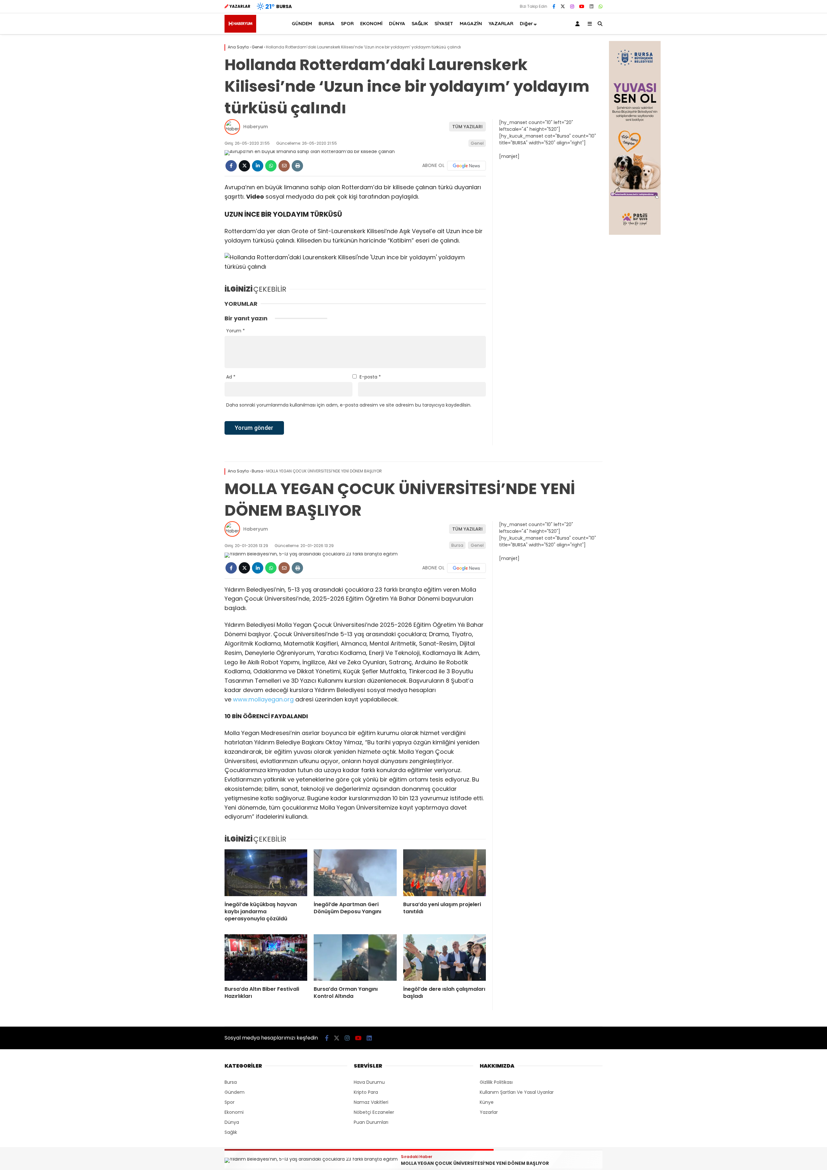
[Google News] (466, 166)
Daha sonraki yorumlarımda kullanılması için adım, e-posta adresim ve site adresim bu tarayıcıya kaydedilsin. (348, 405)
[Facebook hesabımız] (553, 6)
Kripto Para (366, 1092)
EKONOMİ (371, 23)
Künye (487, 1102)
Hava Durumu (369, 1082)
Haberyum (255, 126)
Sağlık (231, 1132)
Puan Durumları (371, 1122)
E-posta (370, 377)
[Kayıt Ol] (578, 23)
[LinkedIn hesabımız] (591, 6)
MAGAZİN (471, 23)
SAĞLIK (420, 23)
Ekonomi (234, 1112)
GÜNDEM (302, 23)
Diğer (526, 23)
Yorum (235, 330)
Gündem (235, 1092)
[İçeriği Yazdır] (297, 165)
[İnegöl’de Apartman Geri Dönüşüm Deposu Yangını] (355, 872)
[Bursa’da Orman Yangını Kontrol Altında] (355, 957)
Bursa (457, 545)
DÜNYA (397, 23)
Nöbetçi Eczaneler (374, 1112)
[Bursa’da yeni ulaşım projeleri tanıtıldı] (444, 872)
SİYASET (443, 23)
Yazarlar (489, 1112)
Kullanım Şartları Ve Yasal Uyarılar (517, 1092)
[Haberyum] (240, 31)
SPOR (347, 23)
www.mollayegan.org (263, 699)
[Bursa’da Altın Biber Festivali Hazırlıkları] (266, 957)
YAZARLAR (500, 23)
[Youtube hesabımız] (581, 6)
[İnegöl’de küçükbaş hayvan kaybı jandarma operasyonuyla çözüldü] (266, 872)
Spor (230, 1102)
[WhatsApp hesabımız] (600, 6)
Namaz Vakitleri (371, 1102)
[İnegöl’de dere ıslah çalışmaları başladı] (444, 957)
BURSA (326, 23)
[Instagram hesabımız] (572, 6)
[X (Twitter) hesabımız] (562, 6)
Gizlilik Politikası (496, 1082)
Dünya (232, 1122)
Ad (231, 377)
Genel (477, 143)
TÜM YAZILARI (467, 126)
